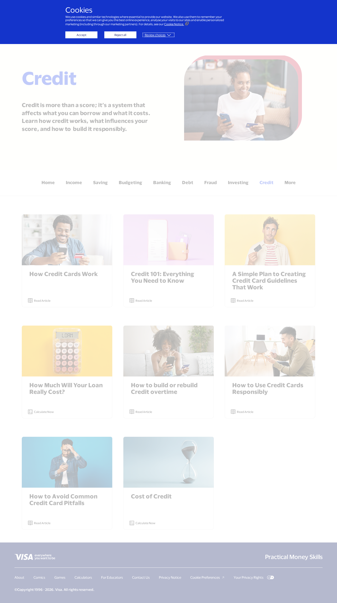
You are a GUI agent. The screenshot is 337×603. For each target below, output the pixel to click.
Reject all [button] (120, 34)
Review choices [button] (155, 34)
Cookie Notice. (174, 24)
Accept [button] (81, 34)
